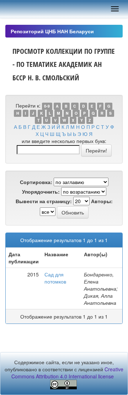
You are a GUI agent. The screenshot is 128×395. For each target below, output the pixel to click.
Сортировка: (36, 181)
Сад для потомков (55, 278)
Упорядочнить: (41, 191)
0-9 (47, 106)
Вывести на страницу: (44, 201)
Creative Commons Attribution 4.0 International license (67, 373)
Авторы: (102, 201)
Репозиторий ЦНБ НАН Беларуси (52, 31)
